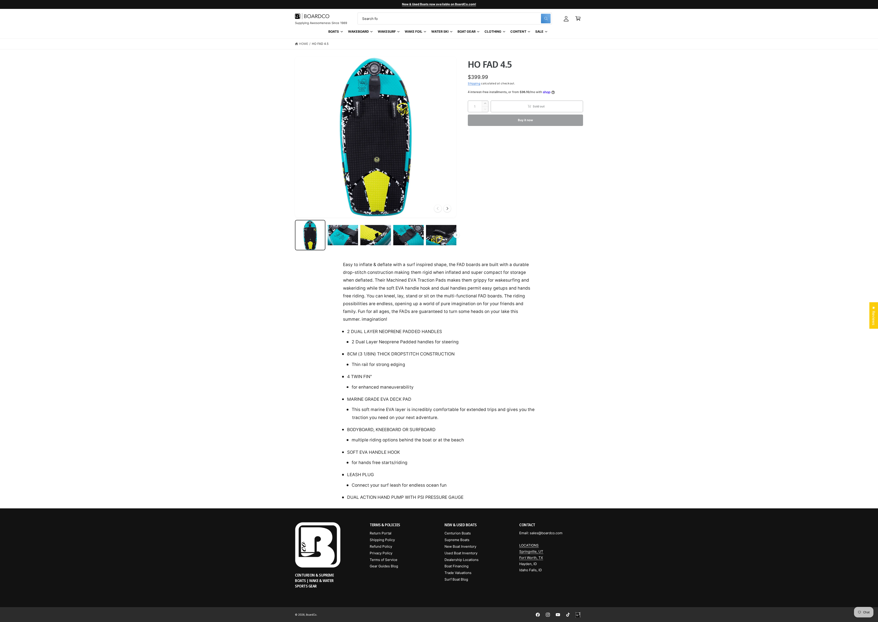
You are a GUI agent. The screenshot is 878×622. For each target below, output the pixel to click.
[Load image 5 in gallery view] (441, 235)
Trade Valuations (457, 573)
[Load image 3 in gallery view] (375, 235)
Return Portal (380, 533)
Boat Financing (456, 566)
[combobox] (455, 18)
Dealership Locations (461, 560)
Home (303, 43)
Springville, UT (531, 551)
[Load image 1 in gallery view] (310, 235)
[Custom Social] (578, 615)
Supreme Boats (456, 540)
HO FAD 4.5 (320, 43)
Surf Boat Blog (456, 579)
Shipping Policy (382, 540)
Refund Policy (381, 546)
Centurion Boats (457, 533)
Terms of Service (383, 560)
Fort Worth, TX (531, 557)
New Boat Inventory (460, 546)
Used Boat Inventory (460, 553)
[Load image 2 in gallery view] (343, 235)
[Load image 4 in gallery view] (408, 235)
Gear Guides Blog (384, 566)
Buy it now (525, 120)
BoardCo (311, 614)
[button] (578, 18)
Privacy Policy (381, 553)
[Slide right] (447, 208)
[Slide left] (438, 208)
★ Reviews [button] (873, 315)
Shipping (474, 83)
